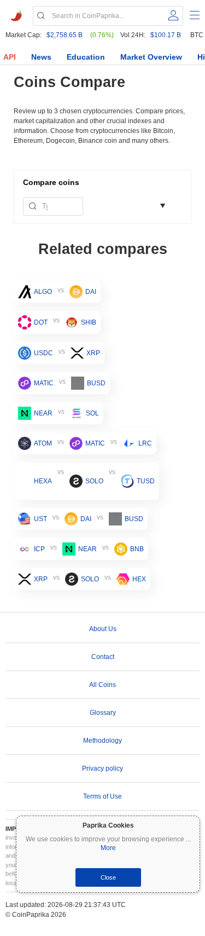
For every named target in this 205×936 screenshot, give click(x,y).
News (41, 57)
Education (86, 57)
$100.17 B (165, 35)
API (9, 57)
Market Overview (151, 57)
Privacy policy (102, 768)
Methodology (102, 740)
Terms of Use (102, 796)
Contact (102, 657)
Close (108, 877)
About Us (102, 629)
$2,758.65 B (64, 35)
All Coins (102, 685)
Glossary (103, 713)
